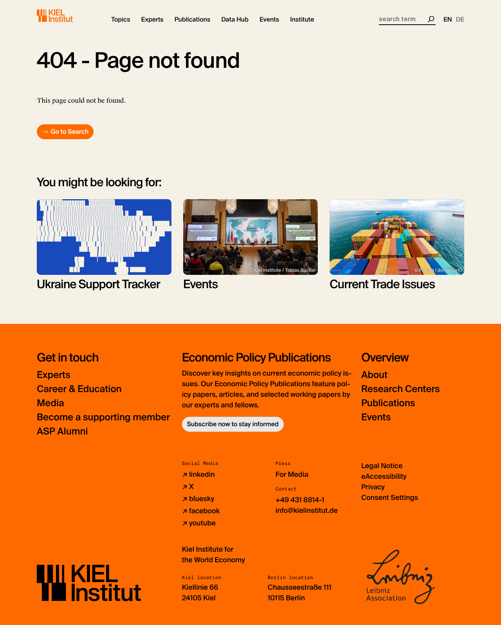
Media (50, 403)
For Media (292, 474)
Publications (388, 403)
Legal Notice (381, 466)
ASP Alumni (62, 431)
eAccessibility (384, 476)
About (374, 375)
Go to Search (69, 131)
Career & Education (79, 389)
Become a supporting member (103, 417)
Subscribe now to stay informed (233, 424)
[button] (120, 19)
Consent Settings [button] (389, 497)
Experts (53, 375)
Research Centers (400, 389)
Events (376, 417)
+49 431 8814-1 (300, 500)
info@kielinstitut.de (307, 510)
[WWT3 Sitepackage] (66, 15)
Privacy (373, 487)
